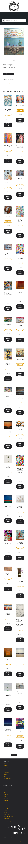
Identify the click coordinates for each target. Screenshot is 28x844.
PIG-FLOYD (20, 581)
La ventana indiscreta (20, 543)
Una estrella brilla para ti (8, 729)
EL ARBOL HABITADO (8, 694)
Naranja (20, 292)
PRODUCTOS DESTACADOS (13, 91)
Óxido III (8, 216)
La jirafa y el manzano (20, 220)
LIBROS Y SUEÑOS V (8, 466)
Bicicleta (20, 325)
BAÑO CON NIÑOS (20, 692)
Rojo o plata (8, 506)
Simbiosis (7, 183)
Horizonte (20, 398)
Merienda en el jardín (8, 395)
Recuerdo (7, 659)
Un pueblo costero (8, 109)
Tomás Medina (11, 79)
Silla (20, 731)
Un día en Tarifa (7, 574)
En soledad (8, 432)
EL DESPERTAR (20, 257)
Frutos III (20, 430)
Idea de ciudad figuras (8, 146)
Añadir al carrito (8, 125)
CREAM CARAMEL (20, 506)
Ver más (14, 755)
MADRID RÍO (7, 325)
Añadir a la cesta (8, 74)
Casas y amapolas (8, 613)
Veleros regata (20, 105)
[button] (21, 30)
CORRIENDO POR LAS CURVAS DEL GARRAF (20, 470)
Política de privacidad (20, 841)
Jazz (20, 660)
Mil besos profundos (8, 253)
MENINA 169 (8, 543)
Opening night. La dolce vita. (20, 146)
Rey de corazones (20, 179)
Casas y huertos (20, 359)
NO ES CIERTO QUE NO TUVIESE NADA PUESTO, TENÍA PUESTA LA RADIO (20, 622)
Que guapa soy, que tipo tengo (8, 293)
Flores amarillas (8, 363)
